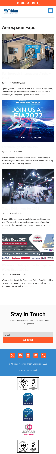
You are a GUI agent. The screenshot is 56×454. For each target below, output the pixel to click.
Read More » (46, 95)
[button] (50, 10)
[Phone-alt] (38, 3)
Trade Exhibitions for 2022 (20, 208)
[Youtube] (23, 3)
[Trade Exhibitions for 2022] (28, 186)
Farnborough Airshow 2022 (21, 147)
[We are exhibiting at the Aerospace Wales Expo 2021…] (28, 247)
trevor (6, 83)
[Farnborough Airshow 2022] (28, 121)
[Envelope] (33, 3)
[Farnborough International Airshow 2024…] (28, 51)
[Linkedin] (28, 3)
